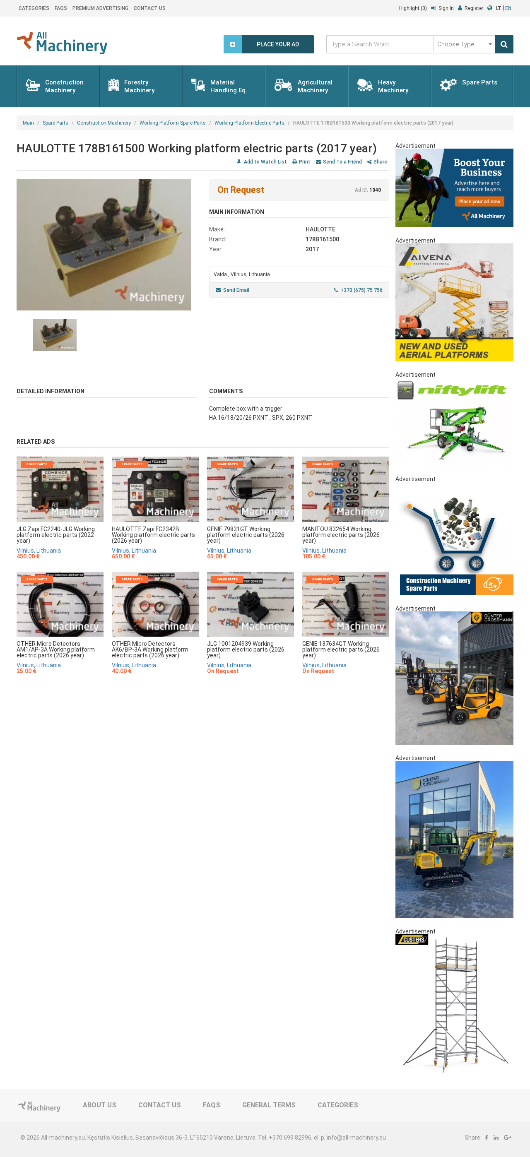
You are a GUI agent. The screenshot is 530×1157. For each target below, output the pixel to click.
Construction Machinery (104, 123)
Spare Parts (55, 123)
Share (380, 162)
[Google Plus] (507, 1137)
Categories (34, 8)
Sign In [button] (446, 8)
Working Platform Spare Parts (173, 123)
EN (508, 8)
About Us (99, 1105)
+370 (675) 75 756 (361, 290)
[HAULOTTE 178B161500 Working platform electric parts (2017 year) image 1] (107, 244)
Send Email (236, 290)
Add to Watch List (265, 162)
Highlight (413, 8)
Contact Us (150, 8)
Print (305, 162)
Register (474, 8)
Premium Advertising (100, 8)
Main (28, 123)
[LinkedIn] (496, 1137)
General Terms (269, 1105)
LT (498, 8)
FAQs (61, 8)
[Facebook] (486, 1137)
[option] (107, 244)
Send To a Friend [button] (342, 162)
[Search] (504, 44)
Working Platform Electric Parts (249, 123)
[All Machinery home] (62, 43)
